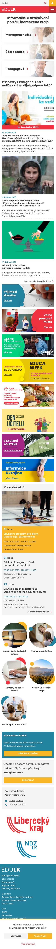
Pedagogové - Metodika (38, 210)
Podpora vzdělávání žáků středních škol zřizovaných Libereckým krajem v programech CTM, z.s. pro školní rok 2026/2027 (27, 138)
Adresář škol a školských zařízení (17, 897)
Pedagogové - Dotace (12, 148)
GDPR (4, 912)
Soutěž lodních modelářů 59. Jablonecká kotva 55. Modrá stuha (25, 590)
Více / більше (12, 478)
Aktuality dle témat (11, 888)
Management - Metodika (14, 210)
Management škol (19, 35)
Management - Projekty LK (37, 145)
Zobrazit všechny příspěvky (37, 281)
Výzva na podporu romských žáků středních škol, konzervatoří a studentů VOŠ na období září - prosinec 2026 (23, 203)
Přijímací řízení (8, 885)
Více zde (8, 300)
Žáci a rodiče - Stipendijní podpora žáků (27, 150)
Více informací (28, 944)
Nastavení (16, 936)
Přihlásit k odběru (28, 753)
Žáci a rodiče (15, 52)
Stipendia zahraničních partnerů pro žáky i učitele (16, 267)
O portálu (6, 893)
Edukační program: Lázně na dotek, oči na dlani (19, 564)
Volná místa (7, 903)
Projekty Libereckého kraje (14, 900)
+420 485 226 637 (17, 804)
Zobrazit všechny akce (38, 612)
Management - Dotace (13, 145)
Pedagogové (15, 69)
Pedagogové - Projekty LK (36, 148)
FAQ (4, 908)
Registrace (28, 780)
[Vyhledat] (45, 3)
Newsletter (7, 915)
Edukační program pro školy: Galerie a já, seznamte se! (21, 535)
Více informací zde (17, 429)
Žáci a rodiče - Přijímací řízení (16, 213)
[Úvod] (9, 9)
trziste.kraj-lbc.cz (11, 403)
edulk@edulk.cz (16, 801)
